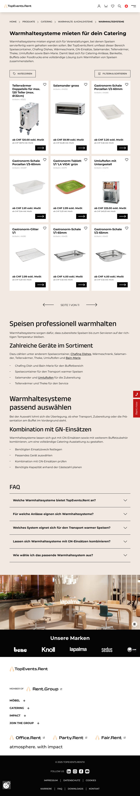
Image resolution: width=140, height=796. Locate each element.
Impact (15, 715)
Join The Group (22, 723)
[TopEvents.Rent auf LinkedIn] (69, 771)
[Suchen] (119, 6)
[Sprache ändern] (126, 6)
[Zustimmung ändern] (7, 785)
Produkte (28, 22)
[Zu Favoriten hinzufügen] (44, 84)
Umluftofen (46, 377)
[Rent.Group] (44, 689)
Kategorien (25, 73)
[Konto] (99, 6)
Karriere (46, 789)
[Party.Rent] (70, 737)
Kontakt (94, 789)
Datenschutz (71, 780)
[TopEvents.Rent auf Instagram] (75, 771)
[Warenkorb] (105, 6)
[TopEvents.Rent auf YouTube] (87, 771)
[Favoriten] (112, 6)
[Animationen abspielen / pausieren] (134, 624)
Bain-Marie (73, 358)
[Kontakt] (136, 394)
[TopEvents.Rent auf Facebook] (81, 771)
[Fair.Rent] (110, 737)
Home (13, 22)
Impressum (51, 780)
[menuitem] (48, 305)
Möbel (15, 700)
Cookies (91, 780)
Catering (46, 22)
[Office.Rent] (27, 737)
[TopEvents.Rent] (17, 6)
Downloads (75, 789)
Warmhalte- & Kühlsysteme (75, 22)
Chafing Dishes (81, 354)
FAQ (60, 789)
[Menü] (133, 6)
